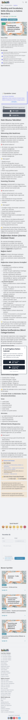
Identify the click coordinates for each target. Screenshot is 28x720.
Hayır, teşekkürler (14, 371)
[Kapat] (25, 348)
